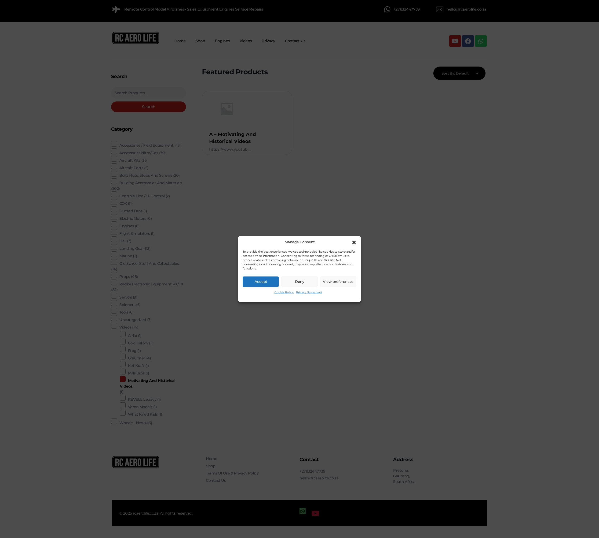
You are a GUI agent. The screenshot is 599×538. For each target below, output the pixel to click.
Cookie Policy (284, 292)
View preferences (338, 281)
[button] (354, 242)
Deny (299, 281)
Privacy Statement (309, 292)
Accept (261, 281)
